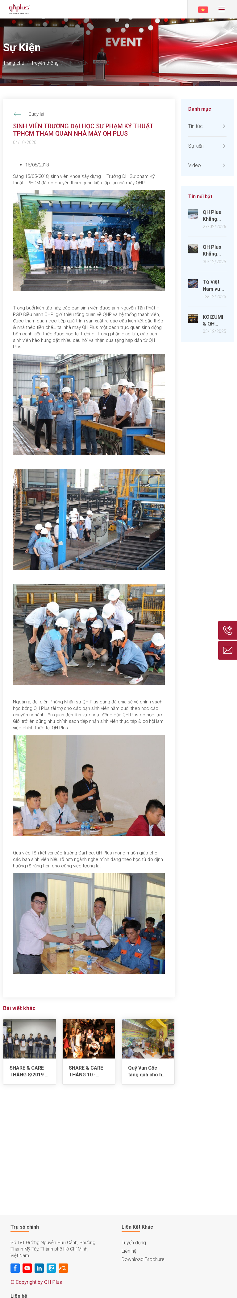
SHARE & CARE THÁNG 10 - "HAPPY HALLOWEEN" (86, 1072)
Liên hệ (129, 1251)
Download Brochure (143, 1259)
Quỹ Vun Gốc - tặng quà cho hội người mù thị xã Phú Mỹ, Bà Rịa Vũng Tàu (147, 1072)
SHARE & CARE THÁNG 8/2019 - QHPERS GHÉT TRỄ (28, 1072)
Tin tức (195, 126)
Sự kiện (196, 146)
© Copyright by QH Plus (36, 1282)
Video (194, 165)
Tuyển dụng (134, 1243)
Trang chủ (13, 63)
